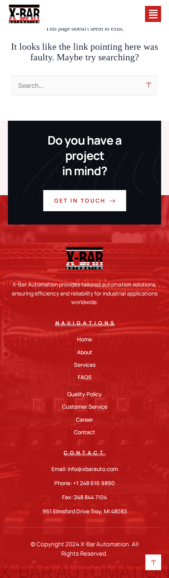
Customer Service (84, 406)
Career (84, 419)
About (84, 352)
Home (84, 339)
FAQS (85, 377)
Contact (84, 432)
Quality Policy (84, 394)
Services (85, 364)
